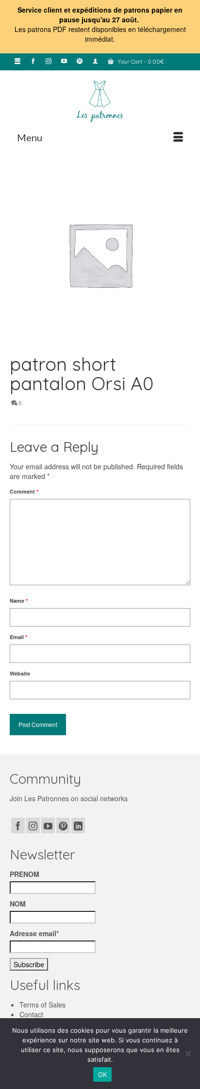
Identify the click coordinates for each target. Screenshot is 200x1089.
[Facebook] (18, 825)
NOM (18, 903)
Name (19, 600)
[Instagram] (33, 825)
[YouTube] (48, 825)
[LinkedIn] (78, 825)
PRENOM (24, 874)
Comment (24, 491)
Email (18, 637)
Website (20, 673)
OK (102, 1074)
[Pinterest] (63, 825)
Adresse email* (34, 933)
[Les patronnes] (100, 100)
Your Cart (140, 61)
